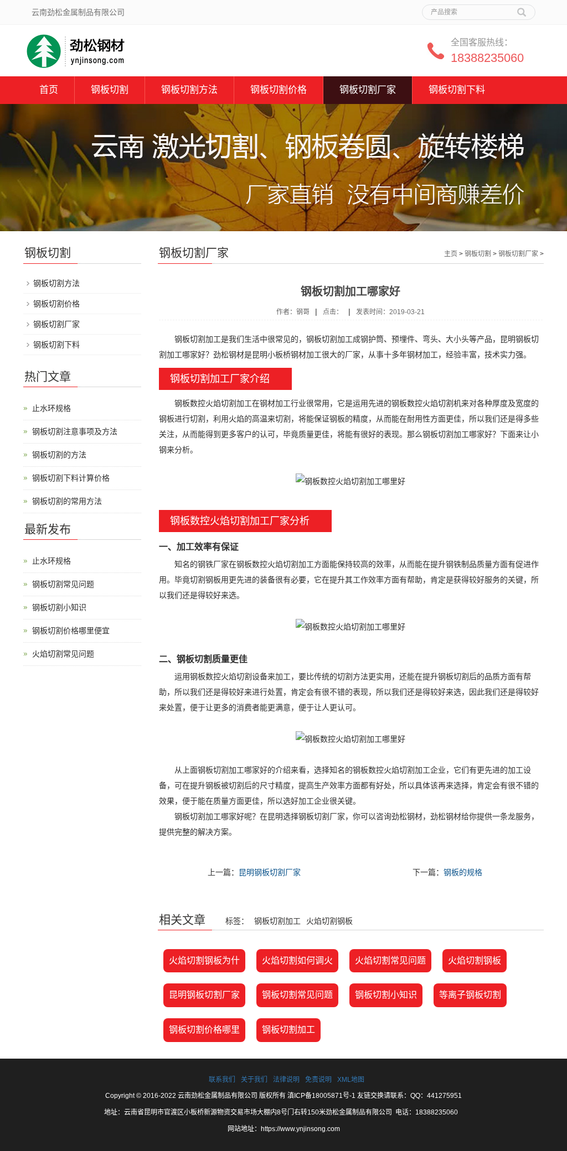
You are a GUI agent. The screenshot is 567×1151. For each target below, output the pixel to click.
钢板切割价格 (278, 90)
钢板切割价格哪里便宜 (71, 630)
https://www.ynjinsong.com (300, 1129)
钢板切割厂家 (367, 90)
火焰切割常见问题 (390, 960)
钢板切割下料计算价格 (71, 477)
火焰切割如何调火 (297, 960)
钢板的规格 (463, 872)
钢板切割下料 (457, 90)
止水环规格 (51, 408)
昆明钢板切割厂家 (270, 872)
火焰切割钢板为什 (204, 960)
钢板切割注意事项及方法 (74, 431)
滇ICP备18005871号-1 (321, 1096)
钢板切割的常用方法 (67, 501)
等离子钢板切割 (470, 994)
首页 (48, 90)
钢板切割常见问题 (297, 994)
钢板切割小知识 (386, 994)
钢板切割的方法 (59, 454)
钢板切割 (109, 90)
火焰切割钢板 (474, 960)
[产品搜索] (521, 8)
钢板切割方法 (189, 90)
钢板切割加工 (288, 1029)
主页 (450, 254)
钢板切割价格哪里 (204, 1029)
